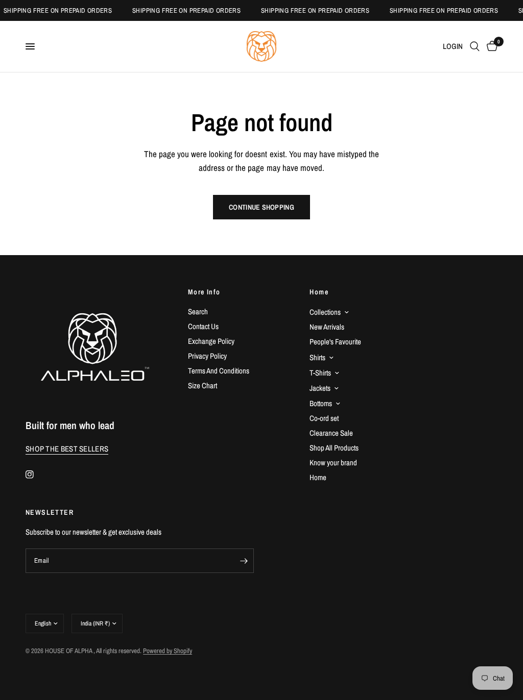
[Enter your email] (243, 560)
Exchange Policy (211, 341)
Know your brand (333, 462)
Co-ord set (324, 418)
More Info (204, 291)
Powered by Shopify (167, 650)
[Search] (474, 46)
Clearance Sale (331, 433)
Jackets (320, 388)
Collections (325, 312)
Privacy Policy (207, 356)
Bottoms (321, 403)
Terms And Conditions (218, 370)
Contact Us (203, 326)
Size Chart (202, 385)
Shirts (317, 357)
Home (319, 291)
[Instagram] (37, 474)
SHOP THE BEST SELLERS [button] (67, 448)
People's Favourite (335, 341)
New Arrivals (327, 326)
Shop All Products (334, 447)
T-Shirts (320, 372)
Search (198, 311)
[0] (490, 46)
